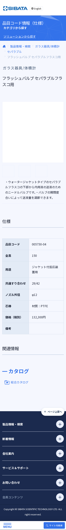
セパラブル (14, 51)
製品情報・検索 (20, 46)
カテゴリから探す (15, 28)
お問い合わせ (11, 482)
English (37, 8)
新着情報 (8, 439)
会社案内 (8, 453)
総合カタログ (19, 382)
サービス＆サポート (15, 468)
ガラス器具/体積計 (47, 46)
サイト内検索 (56, 525)
